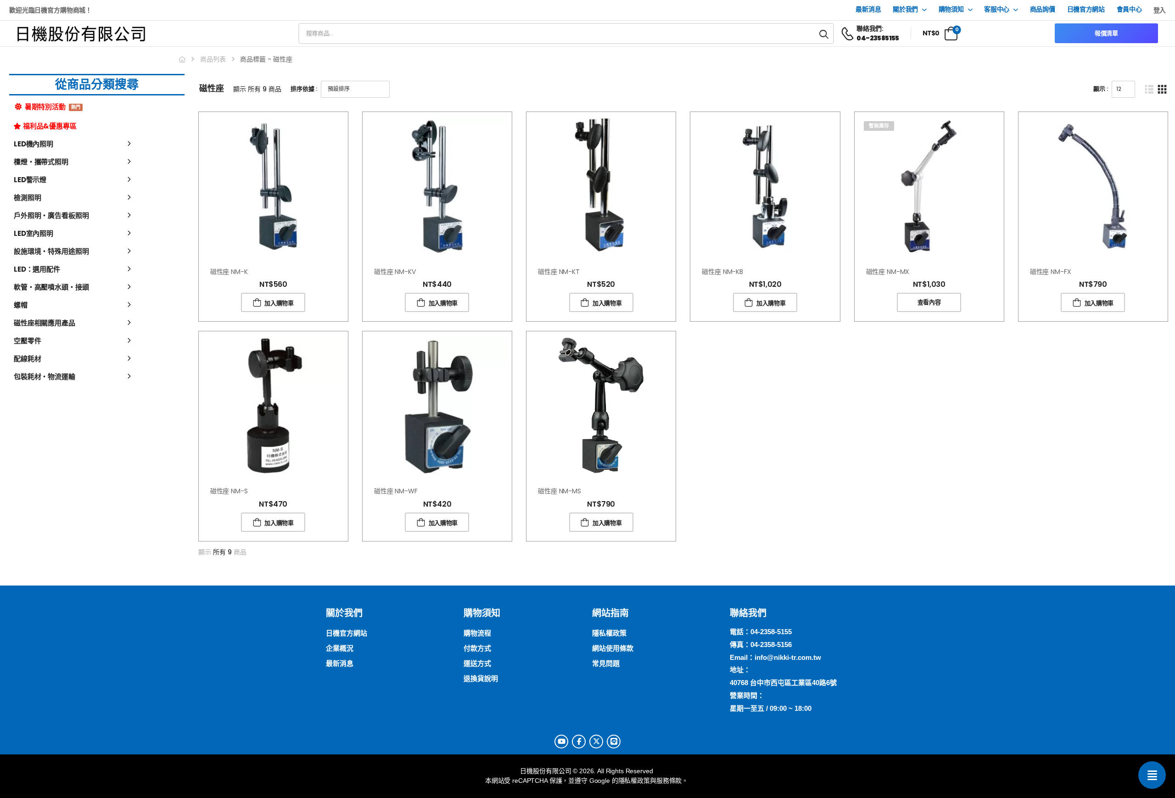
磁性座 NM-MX (888, 271)
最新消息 (868, 9)
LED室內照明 (33, 233)
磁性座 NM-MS (559, 491)
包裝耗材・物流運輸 (44, 376)
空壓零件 (27, 341)
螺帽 (21, 305)
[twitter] (596, 741)
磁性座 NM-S (229, 491)
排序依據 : (304, 88)
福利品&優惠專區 (50, 126)
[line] (614, 741)
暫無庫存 (879, 125)
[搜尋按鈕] (824, 33)
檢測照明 (27, 197)
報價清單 (1106, 33)
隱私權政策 (634, 780)
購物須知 (951, 9)
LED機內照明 (33, 144)
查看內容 (929, 302)
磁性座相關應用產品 (44, 323)
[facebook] (579, 741)
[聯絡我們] (1152, 775)
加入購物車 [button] (278, 303)
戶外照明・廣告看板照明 (51, 215)
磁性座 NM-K (229, 271)
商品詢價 (1042, 9)
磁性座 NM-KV (395, 271)
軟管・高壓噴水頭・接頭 (51, 287)
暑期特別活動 (52, 107)
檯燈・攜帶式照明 (41, 162)
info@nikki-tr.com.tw (788, 657)
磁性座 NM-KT (559, 271)
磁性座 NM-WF (396, 491)
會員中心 (1129, 9)
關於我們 (905, 9)
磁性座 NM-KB (722, 271)
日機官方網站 (1086, 9)
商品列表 (213, 59)
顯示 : (1100, 88)
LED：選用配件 (37, 269)
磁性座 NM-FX (1050, 271)
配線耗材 (27, 358)
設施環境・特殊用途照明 (51, 251)
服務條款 (669, 780)
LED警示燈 (30, 179)
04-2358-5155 (771, 632)
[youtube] (561, 741)
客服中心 (996, 9)
